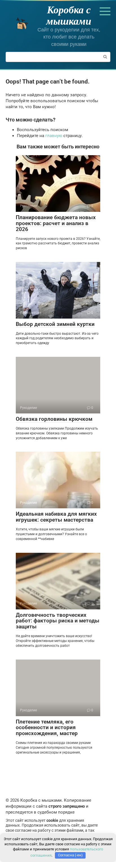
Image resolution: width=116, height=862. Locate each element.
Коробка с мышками (68, 15)
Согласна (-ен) (70, 855)
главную (53, 135)
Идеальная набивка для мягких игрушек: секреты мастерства (56, 517)
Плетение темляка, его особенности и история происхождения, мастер (47, 727)
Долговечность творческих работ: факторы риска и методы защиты (57, 621)
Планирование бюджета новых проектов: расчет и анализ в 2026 (56, 223)
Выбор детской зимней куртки (55, 324)
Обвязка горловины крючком (54, 419)
